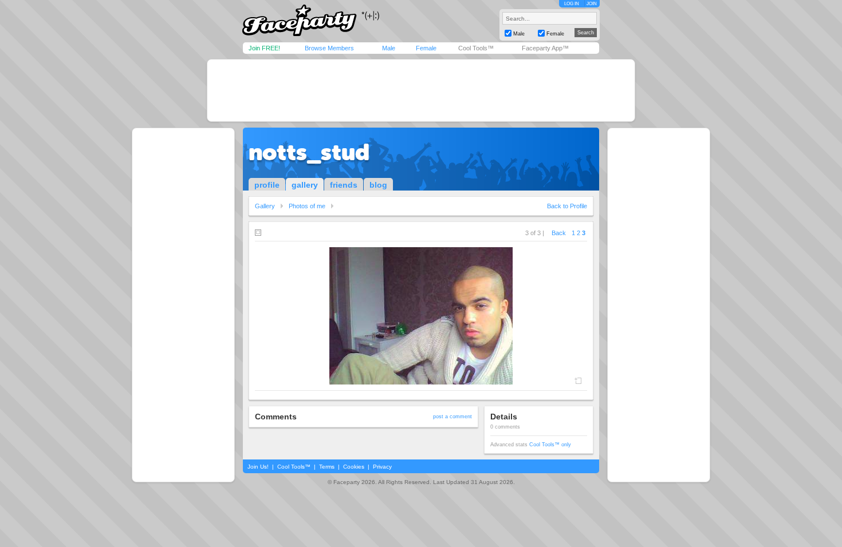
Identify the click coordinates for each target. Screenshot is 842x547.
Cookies (353, 466)
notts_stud (309, 152)
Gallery (265, 206)
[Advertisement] (421, 90)
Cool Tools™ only (550, 444)
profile (267, 184)
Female (426, 48)
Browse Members (329, 48)
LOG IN (571, 3)
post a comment (452, 416)
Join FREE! (264, 48)
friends (343, 184)
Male (388, 48)
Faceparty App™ (545, 48)
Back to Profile (567, 206)
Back (559, 232)
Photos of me (307, 206)
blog (378, 184)
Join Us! (258, 466)
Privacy (382, 466)
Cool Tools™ (476, 48)
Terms (327, 466)
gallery (305, 184)
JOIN (592, 3)
